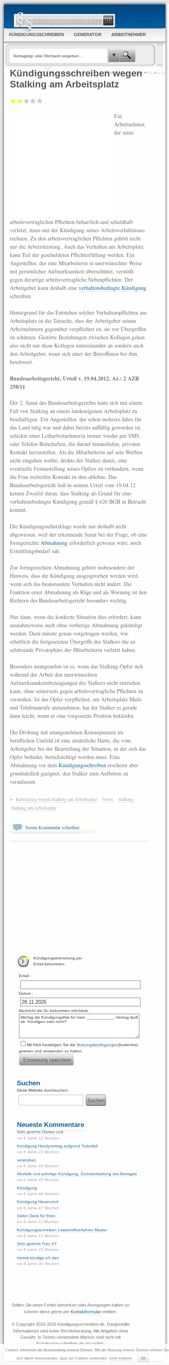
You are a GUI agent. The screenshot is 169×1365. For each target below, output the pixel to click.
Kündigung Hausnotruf (37, 1201)
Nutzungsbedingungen (97, 1045)
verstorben (26, 1160)
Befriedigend (26, 101)
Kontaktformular (86, 1311)
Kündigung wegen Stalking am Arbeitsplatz (56, 799)
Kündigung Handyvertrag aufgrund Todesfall (57, 1146)
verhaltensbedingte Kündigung (112, 287)
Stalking (126, 799)
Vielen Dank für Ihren (36, 1216)
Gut (33, 101)
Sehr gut (40, 101)
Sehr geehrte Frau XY (37, 1243)
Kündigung (27, 1188)
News (107, 799)
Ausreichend (19, 101)
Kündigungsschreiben (82, 765)
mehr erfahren (120, 1358)
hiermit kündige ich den (38, 1258)
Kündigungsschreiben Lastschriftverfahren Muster (62, 1230)
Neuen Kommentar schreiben (52, 827)
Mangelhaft (13, 101)
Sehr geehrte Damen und (40, 1132)
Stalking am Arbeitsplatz (34, 807)
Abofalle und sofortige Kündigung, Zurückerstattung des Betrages (77, 1174)
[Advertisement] (62, 164)
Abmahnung (54, 542)
